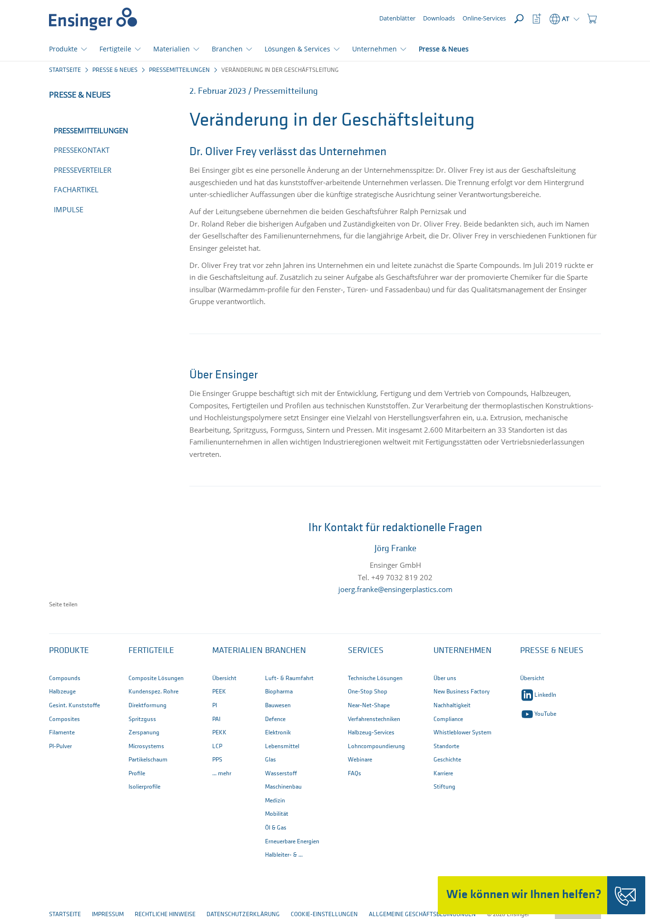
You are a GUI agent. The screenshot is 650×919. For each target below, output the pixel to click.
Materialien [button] (171, 48)
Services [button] (366, 651)
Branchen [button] (227, 48)
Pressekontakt (81, 150)
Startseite (65, 70)
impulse (68, 209)
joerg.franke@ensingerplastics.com (395, 589)
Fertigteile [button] (115, 48)
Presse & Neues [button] (551, 651)
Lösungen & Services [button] (297, 48)
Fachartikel (76, 189)
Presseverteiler (82, 170)
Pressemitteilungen (179, 70)
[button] (592, 19)
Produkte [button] (63, 48)
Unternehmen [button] (374, 48)
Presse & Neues (444, 48)
